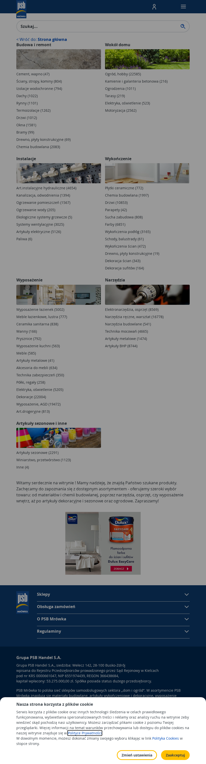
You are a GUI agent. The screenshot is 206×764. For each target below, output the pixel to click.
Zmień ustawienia (137, 755)
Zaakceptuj (175, 755)
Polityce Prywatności (85, 733)
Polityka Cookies (165, 738)
